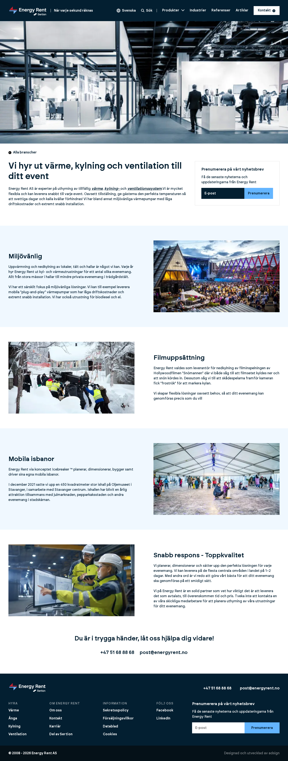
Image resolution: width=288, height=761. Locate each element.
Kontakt (264, 10)
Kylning (14, 726)
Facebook (164, 710)
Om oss (55, 710)
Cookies (110, 734)
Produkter (170, 10)
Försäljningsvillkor (118, 718)
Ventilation (17, 734)
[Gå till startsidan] (27, 691)
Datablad (110, 726)
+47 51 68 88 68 (117, 652)
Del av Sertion (61, 734)
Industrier (198, 10)
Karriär (55, 726)
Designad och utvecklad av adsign (252, 753)
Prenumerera (258, 193)
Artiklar (242, 10)
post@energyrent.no (164, 652)
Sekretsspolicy (116, 710)
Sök (149, 10)
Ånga (12, 718)
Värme (13, 710)
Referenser (220, 10)
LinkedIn (163, 718)
